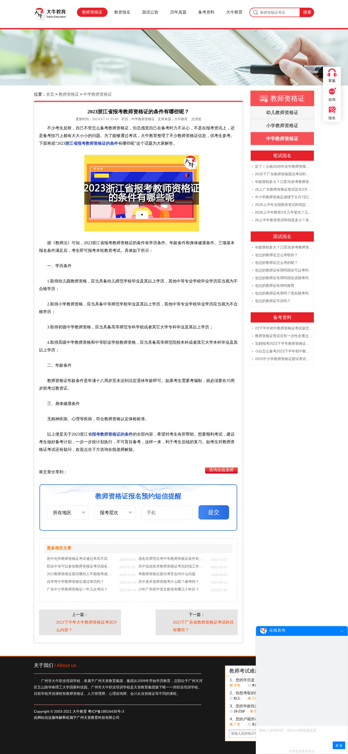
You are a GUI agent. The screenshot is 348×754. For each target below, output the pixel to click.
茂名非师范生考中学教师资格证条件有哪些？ (172, 559)
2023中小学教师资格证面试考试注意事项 (282, 359)
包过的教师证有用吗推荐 (273, 285)
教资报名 (122, 12)
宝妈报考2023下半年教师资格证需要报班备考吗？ (282, 343)
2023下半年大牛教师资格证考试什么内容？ (86, 626)
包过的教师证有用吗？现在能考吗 (280, 293)
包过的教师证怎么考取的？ (275, 255)
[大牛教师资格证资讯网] (50, 14)
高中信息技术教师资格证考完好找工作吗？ (172, 566)
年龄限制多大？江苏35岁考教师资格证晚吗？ (282, 182)
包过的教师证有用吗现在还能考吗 (280, 278)
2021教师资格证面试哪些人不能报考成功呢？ (80, 574)
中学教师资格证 (97, 94)
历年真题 (178, 12)
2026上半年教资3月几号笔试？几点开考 (282, 212)
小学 (255, 698)
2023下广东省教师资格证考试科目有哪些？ (203, 626)
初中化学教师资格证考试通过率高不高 (77, 559)
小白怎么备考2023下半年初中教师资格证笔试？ (282, 351)
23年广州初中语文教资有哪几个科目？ (168, 589)
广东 (237, 724)
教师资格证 (92, 12)
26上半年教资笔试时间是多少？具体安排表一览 (282, 220)
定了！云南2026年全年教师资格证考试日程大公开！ (282, 166)
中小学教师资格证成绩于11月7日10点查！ (282, 197)
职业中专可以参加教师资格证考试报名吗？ (80, 566)
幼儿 (237, 698)
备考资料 (206, 12)
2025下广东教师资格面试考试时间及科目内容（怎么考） (282, 174)
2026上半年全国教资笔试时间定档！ (282, 205)
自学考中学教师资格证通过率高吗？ (75, 582)
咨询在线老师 (221, 470)
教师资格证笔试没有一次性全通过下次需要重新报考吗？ (282, 336)
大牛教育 (234, 12)
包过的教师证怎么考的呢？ (275, 263)
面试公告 (150, 12)
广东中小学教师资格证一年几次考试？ (77, 589)
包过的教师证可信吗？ (271, 301)
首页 (50, 94)
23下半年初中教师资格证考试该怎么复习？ (282, 328)
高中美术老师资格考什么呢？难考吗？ (168, 582)
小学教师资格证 (282, 125)
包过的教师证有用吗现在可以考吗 (280, 270)
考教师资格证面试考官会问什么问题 (166, 574)
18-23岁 (239, 711)
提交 (213, 512)
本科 (255, 685)
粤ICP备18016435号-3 (106, 711)
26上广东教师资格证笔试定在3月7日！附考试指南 (282, 189)
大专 (237, 685)
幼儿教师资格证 (282, 112)
